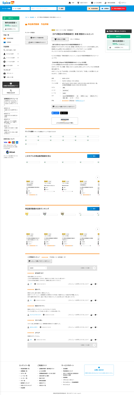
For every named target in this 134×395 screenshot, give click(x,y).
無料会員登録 (111, 2)
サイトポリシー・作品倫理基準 (70, 382)
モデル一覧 (23, 373)
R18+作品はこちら (119, 8)
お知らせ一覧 (42, 385)
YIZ (31, 300)
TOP (73, 2)
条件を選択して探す (11, 50)
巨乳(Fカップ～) (93, 96)
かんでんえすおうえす (35, 314)
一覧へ (94, 156)
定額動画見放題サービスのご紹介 (47, 373)
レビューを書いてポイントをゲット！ (65, 106)
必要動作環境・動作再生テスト (46, 368)
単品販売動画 (94, 8)
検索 (62, 8)
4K (77, 96)
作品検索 (23, 387)
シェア (56, 113)
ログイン (123, 2)
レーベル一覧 (24, 375)
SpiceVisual (65, 90)
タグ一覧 (23, 380)
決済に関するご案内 (44, 375)
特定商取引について (68, 371)
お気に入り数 (10, 77)
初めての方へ (84, 2)
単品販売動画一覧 (25, 368)
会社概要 (65, 368)
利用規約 (65, 377)
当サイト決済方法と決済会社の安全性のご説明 (70, 374)
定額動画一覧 (24, 371)
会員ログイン (42, 383)
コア (31, 284)
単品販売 (32, 17)
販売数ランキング (25, 383)
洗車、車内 (65, 98)
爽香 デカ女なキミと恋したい (49, 185)
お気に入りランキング (26, 385)
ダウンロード (10, 73)
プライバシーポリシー (68, 379)
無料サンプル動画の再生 (38, 37)
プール (77, 98)
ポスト (64, 113)
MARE (64, 93)
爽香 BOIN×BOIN (65, 185)
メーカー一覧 (24, 378)
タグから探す (9, 65)
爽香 (64, 87)
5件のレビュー (80, 100)
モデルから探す (10, 54)
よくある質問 (97, 2)
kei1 (31, 339)
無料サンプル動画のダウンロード (38, 42)
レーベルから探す (10, 61)
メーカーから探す (10, 57)
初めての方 (42, 378)
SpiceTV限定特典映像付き (68, 96)
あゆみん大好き (33, 327)
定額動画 (106, 8)
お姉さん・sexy (84, 96)
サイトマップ (66, 384)
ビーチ (71, 98)
